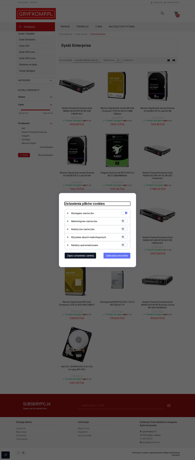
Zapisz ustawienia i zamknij (80, 255)
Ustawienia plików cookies (85, 204)
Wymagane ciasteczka (82, 213)
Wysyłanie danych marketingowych (88, 237)
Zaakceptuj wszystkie (117, 255)
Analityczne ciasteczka (82, 229)
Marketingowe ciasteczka (84, 221)
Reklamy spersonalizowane (84, 245)
